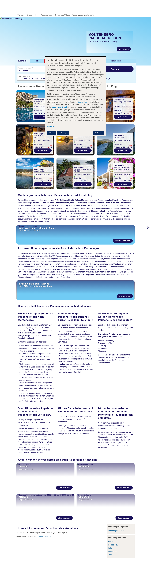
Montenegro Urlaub (116, 530)
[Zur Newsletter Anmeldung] (149, 228)
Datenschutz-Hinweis (59, 107)
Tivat (110, 554)
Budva (110, 541)
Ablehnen (51, 133)
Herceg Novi (113, 544)
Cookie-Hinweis (83, 102)
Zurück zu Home (44, 536)
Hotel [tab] (37, 60)
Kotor (110, 548)
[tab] (22, 61)
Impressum (51, 127)
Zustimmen (99, 133)
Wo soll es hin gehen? (25, 68)
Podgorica (112, 551)
